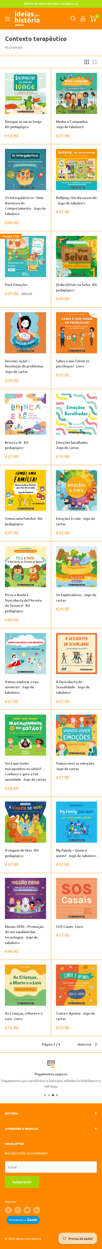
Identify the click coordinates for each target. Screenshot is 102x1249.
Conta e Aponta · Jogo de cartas (75, 1016)
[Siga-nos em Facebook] (8, 1210)
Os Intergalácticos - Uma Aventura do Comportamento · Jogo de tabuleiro (25, 205)
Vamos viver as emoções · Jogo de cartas (76, 766)
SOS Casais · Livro (69, 926)
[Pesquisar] (73, 18)
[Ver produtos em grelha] (86, 62)
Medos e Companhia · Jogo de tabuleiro (72, 124)
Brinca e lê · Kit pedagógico (16, 445)
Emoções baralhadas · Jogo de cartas (72, 445)
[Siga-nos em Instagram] (17, 1210)
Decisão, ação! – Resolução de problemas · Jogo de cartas (25, 366)
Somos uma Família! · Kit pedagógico (24, 521)
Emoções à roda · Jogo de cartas (75, 521)
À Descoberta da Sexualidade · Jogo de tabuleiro (73, 687)
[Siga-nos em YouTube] (27, 1210)
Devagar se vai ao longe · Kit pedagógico (24, 124)
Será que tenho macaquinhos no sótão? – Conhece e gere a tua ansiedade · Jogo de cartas (25, 771)
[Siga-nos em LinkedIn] (36, 1210)
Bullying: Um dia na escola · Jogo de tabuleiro (76, 200)
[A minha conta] (82, 18)
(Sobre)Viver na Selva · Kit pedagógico (76, 287)
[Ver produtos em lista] (95, 62)
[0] (93, 19)
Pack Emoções (16, 284)
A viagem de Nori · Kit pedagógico (22, 853)
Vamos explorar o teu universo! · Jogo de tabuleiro (22, 687)
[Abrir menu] (7, 19)
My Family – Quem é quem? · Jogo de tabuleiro (76, 853)
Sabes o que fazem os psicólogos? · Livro (72, 364)
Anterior (85, 1044)
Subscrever (22, 1181)
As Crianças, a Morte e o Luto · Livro (24, 1016)
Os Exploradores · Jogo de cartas (76, 597)
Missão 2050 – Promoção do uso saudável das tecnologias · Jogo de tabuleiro (24, 934)
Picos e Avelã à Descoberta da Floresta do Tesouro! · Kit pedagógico (23, 602)
